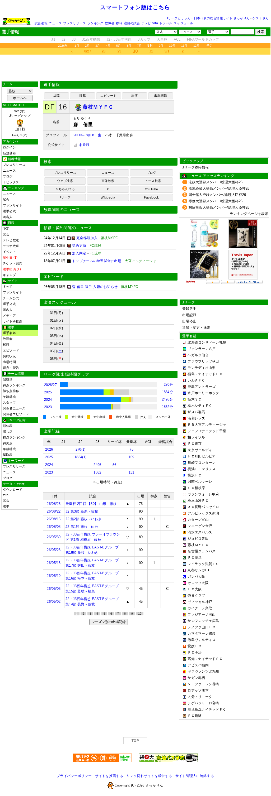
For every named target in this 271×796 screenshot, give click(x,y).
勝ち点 (8, 431)
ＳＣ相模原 (196, 488)
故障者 (110, 23)
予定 (209, 45)
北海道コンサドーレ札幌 (207, 342)
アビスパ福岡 (198, 665)
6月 (129, 45)
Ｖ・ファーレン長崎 (203, 684)
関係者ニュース (14, 408)
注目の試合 (132, 23)
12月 (196, 45)
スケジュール (183, 23)
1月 (76, 45)
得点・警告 (11, 368)
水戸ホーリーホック (203, 393)
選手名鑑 (9, 333)
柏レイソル (196, 437)
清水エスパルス (200, 532)
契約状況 (9, 356)
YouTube (151, 189)
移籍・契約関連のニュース (68, 228)
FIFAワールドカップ (203, 39)
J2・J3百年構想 (119, 39)
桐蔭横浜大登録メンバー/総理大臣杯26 (219, 207)
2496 (97, 465)
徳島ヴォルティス (202, 640)
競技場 (8, 379)
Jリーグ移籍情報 (195, 167)
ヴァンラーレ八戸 (202, 349)
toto (155, 23)
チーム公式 (11, 298)
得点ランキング (14, 385)
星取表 (8, 455)
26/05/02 (53, 602)
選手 (6, 506)
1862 (97, 472)
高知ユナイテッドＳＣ (205, 659)
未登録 (83, 145)
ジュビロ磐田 (198, 539)
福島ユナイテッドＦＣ (205, 374)
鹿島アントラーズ (202, 387)
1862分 (167, 407)
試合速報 (41, 23)
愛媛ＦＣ (195, 646)
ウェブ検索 (65, 181)
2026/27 (50, 385)
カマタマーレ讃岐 (202, 633)
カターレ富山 (198, 520)
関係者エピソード (16, 414)
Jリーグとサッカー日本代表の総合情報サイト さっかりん (208, 18)
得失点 (8, 443)
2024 (48, 400)
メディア (9, 315)
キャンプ (9, 275)
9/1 (167, 51)
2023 (48, 407)
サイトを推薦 (12, 321)
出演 (134, 96)
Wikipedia (108, 197)
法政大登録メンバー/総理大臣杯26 (216, 182)
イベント (9, 252)
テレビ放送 (11, 240)
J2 (64, 39)
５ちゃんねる (65, 189)
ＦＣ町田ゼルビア (202, 456)
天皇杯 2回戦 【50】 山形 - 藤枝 (91, 504)
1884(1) (80, 457)
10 (139, 613)
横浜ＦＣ (195, 475)
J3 (74, 39)
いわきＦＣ (196, 380)
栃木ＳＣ (195, 399)
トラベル (165, 23)
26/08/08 (53, 527)
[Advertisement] (135, 68)
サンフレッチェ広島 (203, 621)
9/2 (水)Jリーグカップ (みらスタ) (19, 123)
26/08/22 (53, 511)
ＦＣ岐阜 (195, 557)
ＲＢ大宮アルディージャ (207, 425)
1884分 (167, 392)
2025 (48, 392)
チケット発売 (12, 263)
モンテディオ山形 (202, 368)
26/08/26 (53, 504)
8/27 (87, 51)
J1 (53, 39)
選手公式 (9, 211)
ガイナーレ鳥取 (200, 608)
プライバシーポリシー (74, 776)
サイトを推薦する (109, 776)
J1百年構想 (91, 39)
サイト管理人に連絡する (194, 776)
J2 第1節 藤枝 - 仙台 (82, 527)
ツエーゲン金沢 (200, 526)
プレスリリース (74, 23)
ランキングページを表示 (249, 214)
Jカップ (144, 39)
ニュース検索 (151, 181)
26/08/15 (53, 519)
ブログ (8, 176)
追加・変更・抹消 (196, 328)
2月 (87, 45)
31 (151, 51)
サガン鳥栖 (196, 678)
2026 (49, 449)
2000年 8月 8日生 (87, 135)
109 (131, 457)
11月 (184, 45)
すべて (8, 286)
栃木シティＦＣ (200, 406)
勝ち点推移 (11, 391)
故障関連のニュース (62, 210)
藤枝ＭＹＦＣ (198, 545)
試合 (6, 199)
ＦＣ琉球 (195, 716)
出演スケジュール (60, 302)
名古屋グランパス (202, 551)
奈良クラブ (196, 595)
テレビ (146, 23)
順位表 (8, 426)
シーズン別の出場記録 (108, 622)
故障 (56, 96)
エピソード (11, 350)
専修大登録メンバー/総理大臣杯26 (216, 201)
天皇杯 (162, 39)
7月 (139, 45)
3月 (97, 45)
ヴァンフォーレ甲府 (203, 494)
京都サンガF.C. (200, 570)
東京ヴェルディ (200, 450)
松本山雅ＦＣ (198, 501)
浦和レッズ (196, 418)
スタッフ (9, 402)
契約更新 (79, 246)
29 (120, 51)
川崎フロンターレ (202, 463)
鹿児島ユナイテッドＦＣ (207, 709)
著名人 (8, 217)
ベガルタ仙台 (198, 355)
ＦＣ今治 (195, 652)
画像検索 (107, 181)
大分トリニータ (200, 697)
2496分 (167, 399)
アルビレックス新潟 (203, 513)
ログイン (9, 147)
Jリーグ (65, 197)
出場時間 (9, 362)
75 (131, 449)
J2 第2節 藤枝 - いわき (83, 519)
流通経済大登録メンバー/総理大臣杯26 (219, 188)
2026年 (63, 45)
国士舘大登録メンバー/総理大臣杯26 (217, 195)
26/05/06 (53, 589)
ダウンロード (12, 489)
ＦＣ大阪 (195, 589)
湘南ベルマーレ (200, 482)
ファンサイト (12, 205)
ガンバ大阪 (196, 576)
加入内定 (79, 253)
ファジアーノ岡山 (202, 614)
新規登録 (9, 153)
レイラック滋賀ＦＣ (203, 564)
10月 (172, 45)
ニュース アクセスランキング (211, 176)
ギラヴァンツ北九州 (203, 671)
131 (131, 472)
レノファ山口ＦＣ (202, 627)
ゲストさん (261, 18)
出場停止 (189, 321)
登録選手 (189, 309)
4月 (108, 45)
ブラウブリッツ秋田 (203, 361)
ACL (177, 39)
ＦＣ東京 (195, 444)
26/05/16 (53, 563)
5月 (118, 45)
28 (104, 51)
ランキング (95, 23)
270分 (168, 385)
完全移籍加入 (86, 238)
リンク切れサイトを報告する (149, 776)
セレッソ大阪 (198, 583)
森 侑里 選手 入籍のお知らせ (95, 287)
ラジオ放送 (11, 246)
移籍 (119, 23)
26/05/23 (53, 550)
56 (114, 465)
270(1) (81, 449)
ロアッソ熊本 (198, 690)
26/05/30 (53, 537)
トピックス (11, 182)
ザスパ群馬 (196, 412)
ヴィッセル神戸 (200, 602)
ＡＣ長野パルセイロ (203, 507)
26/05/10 (53, 576)
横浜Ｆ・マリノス (202, 469)
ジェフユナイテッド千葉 (207, 431)
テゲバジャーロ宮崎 (203, 703)
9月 (161, 45)
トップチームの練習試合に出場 (96, 261)
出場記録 (160, 96)
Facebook (151, 197)
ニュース (55, 23)
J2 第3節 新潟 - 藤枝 (82, 511)
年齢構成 (9, 397)
